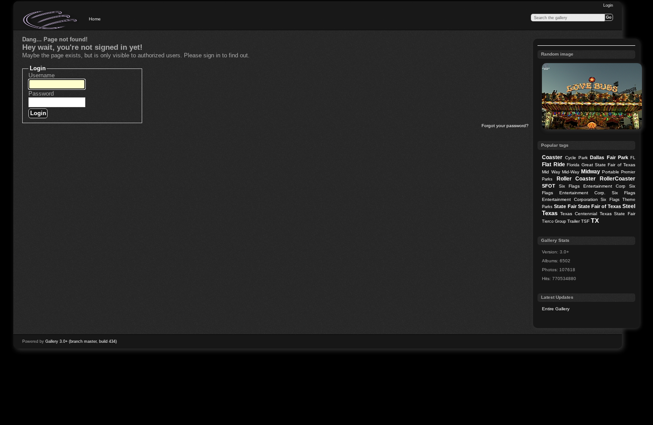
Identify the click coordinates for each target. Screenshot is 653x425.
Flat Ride (553, 164)
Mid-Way (570, 171)
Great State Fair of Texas (608, 164)
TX (595, 220)
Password (41, 93)
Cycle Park (576, 157)
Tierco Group (554, 221)
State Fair (565, 206)
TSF (585, 221)
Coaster (552, 157)
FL (632, 158)
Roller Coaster (576, 179)
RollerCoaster (617, 179)
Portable (610, 171)
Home (95, 18)
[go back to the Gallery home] (50, 20)
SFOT (548, 185)
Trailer (573, 221)
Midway (590, 171)
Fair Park (617, 157)
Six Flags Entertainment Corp (592, 186)
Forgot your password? (505, 125)
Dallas (597, 157)
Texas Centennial (578, 213)
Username (41, 75)
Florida (573, 165)
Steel (628, 206)
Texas (549, 213)
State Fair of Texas (599, 206)
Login (608, 5)
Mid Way (551, 171)
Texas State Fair (617, 213)
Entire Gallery (555, 308)
